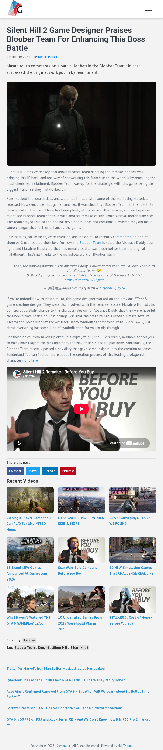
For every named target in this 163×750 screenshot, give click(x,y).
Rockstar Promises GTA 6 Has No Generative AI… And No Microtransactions (65, 708)
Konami (43, 647)
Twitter (33, 471)
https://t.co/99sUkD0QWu (83, 280)
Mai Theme (125, 746)
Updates (29, 640)
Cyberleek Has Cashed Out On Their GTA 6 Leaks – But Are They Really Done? (66, 680)
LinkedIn (50, 471)
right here (30, 360)
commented (123, 237)
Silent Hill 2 (79, 647)
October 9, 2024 (112, 288)
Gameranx (63, 746)
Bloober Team (90, 242)
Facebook (15, 471)
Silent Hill (59, 647)
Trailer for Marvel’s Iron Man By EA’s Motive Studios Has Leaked (56, 668)
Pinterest (68, 471)
